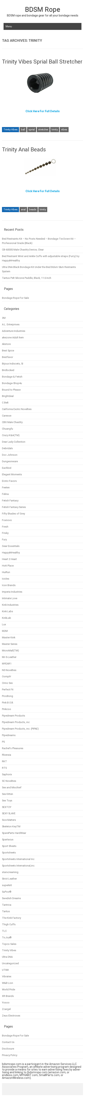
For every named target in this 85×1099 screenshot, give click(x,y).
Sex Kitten (7, 793)
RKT (4, 761)
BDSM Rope (42, 9)
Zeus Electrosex (11, 1015)
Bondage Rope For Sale (15, 297)
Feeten (6, 487)
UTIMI (5, 969)
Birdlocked (8, 370)
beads (32, 209)
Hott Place (8, 565)
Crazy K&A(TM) (11, 435)
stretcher (43, 129)
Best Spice (8, 350)
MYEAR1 (6, 663)
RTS (4, 767)
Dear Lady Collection (13, 441)
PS (3, 741)
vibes (64, 129)
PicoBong (7, 696)
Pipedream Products (13, 715)
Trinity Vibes (10, 129)
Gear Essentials (11, 546)
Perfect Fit (7, 689)
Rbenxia (6, 754)
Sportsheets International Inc (18, 859)
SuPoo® (6, 891)
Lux (4, 624)
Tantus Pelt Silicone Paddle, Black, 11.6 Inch (26, 277)
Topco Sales (9, 943)
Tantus (6, 911)
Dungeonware (10, 461)
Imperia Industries (12, 591)
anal (23, 209)
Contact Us (8, 1042)
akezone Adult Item (13, 337)
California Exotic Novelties (17, 409)
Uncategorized (10, 963)
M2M (5, 630)
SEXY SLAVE (8, 813)
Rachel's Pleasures (12, 748)
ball (23, 129)
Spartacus (7, 839)
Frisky (5, 532)
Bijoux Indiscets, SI (12, 363)
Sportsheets (9, 852)
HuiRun (6, 572)
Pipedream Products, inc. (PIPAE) (20, 728)
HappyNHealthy (11, 552)
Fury (4, 539)
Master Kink (8, 637)
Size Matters (9, 819)
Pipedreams (9, 735)
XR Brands (8, 996)
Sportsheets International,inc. (18, 865)
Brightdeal (8, 396)
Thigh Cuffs (9, 924)
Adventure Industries (13, 330)
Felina (5, 494)
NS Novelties (9, 670)
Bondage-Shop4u (12, 383)
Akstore (6, 344)
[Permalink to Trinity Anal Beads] (42, 176)
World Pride (8, 989)
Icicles (5, 578)
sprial (31, 129)
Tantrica (6, 904)
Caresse (6, 415)
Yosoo (5, 1002)
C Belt (5, 402)
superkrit (7, 885)
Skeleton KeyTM (11, 826)
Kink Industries (10, 604)
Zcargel (6, 1009)
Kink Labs (7, 611)
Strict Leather (9, 878)
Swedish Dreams (11, 898)
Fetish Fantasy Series (14, 507)
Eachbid (6, 467)
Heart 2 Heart (9, 559)
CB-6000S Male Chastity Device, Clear (23, 249)
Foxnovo (7, 520)
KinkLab (6, 617)
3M (4, 317)
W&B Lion (7, 982)
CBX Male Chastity (12, 422)
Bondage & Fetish (12, 376)
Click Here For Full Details (43, 111)
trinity (55, 129)
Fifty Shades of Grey (13, 513)
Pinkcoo (6, 709)
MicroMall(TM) (10, 650)
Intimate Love (9, 598)
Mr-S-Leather (9, 657)
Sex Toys (7, 800)
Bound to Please (11, 389)
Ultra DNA (7, 956)
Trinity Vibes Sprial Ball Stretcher (42, 61)
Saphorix (7, 774)
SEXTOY (6, 807)
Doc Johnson (9, 454)
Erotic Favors (9, 480)
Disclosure (8, 1048)
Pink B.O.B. (8, 702)
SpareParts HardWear (14, 832)
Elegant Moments (12, 474)
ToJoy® (7, 937)
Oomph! (6, 676)
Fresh (5, 526)
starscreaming (10, 872)
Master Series (9, 644)
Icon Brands (9, 585)
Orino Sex (7, 682)
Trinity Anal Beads (24, 149)
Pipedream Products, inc (16, 722)
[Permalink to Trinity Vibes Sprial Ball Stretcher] (42, 97)
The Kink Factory (11, 917)
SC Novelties (9, 780)
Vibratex (6, 976)
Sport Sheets (9, 846)
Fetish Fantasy (10, 500)
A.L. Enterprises (11, 324)
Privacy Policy (9, 1055)
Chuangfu (7, 428)
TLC (4, 930)
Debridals (7, 448)
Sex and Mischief (11, 787)
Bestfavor (7, 357)
